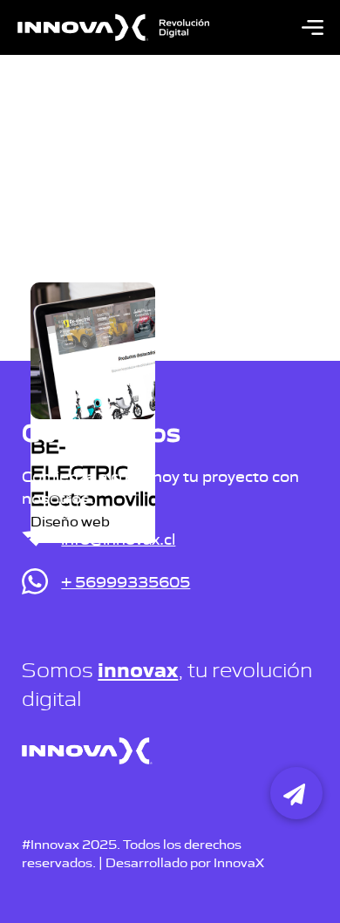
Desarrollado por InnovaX (184, 861)
